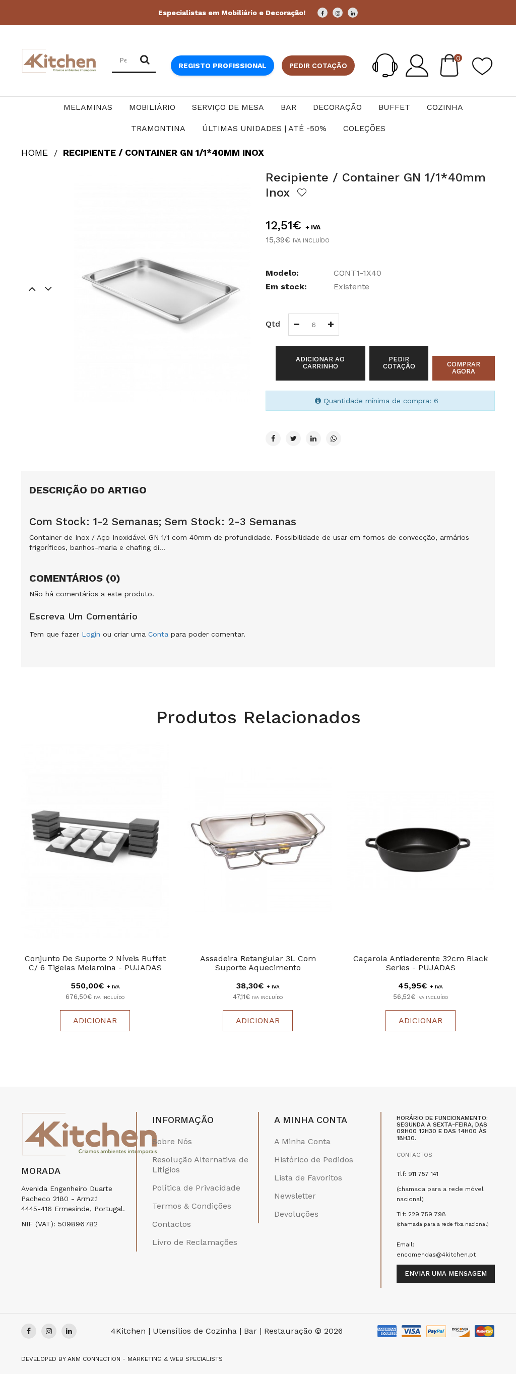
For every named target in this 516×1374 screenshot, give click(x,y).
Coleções (364, 128)
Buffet (394, 107)
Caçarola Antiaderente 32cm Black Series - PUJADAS (420, 963)
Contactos (171, 1224)
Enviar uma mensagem (446, 1273)
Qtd (273, 324)
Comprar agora (463, 367)
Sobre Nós (172, 1141)
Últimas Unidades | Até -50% (264, 128)
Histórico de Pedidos (313, 1159)
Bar (288, 107)
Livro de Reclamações (194, 1242)
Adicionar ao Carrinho (320, 362)
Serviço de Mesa (228, 107)
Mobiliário (152, 107)
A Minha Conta (302, 1141)
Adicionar (95, 1020)
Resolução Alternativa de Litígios (200, 1164)
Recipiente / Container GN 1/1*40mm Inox (163, 152)
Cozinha (445, 107)
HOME (34, 152)
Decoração (337, 107)
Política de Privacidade (196, 1188)
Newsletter (295, 1196)
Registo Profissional (222, 65)
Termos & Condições (191, 1206)
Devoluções (296, 1214)
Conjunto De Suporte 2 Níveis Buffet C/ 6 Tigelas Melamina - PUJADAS (95, 963)
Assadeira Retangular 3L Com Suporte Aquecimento (258, 963)
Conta (158, 634)
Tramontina (158, 128)
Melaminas (87, 107)
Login (91, 634)
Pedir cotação (318, 65)
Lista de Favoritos (308, 1177)
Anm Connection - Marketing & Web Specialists (145, 1358)
